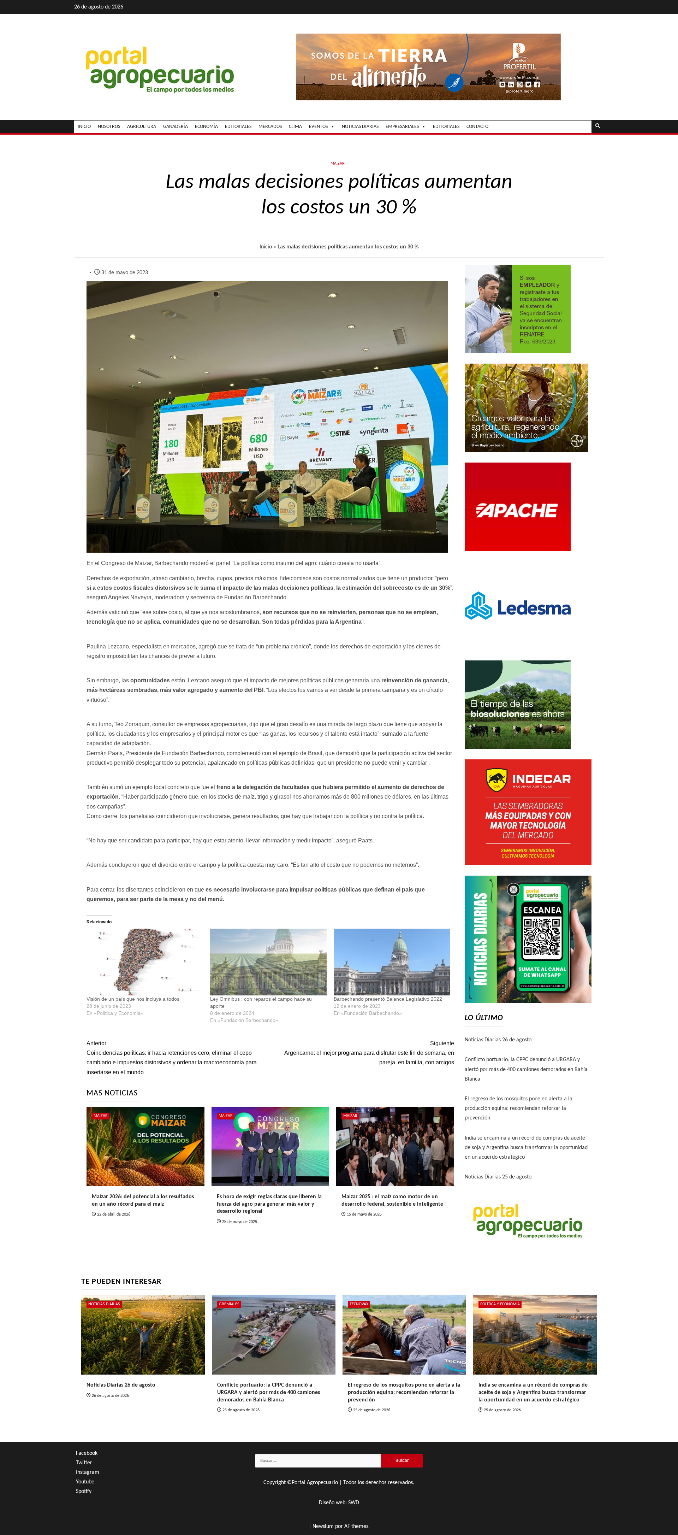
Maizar (338, 163)
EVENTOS (318, 126)
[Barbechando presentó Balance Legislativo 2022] (392, 962)
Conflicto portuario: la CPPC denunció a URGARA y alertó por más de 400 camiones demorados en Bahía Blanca (526, 1069)
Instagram (87, 1472)
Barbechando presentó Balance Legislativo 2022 (388, 999)
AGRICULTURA (141, 126)
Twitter (84, 1463)
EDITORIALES (238, 126)
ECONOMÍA (206, 126)
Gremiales (229, 1304)
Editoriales (446, 126)
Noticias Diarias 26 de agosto (498, 1040)
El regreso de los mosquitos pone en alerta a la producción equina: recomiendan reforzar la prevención (518, 1108)
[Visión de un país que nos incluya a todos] (145, 962)
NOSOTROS (109, 126)
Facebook (86, 1453)
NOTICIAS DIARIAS (360, 126)
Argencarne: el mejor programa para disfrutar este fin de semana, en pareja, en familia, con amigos (369, 1052)
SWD (353, 1503)
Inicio (266, 247)
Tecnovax (359, 1304)
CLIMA (295, 126)
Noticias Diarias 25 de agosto (498, 1177)
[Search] (597, 126)
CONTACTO (477, 126)
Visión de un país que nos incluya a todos (133, 999)
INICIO (84, 126)
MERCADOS (270, 126)
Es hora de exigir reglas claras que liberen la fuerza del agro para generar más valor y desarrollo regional (269, 1204)
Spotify (83, 1491)
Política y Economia (500, 1304)
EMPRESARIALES (402, 126)
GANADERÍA (175, 126)
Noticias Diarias (104, 1304)
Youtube (85, 1482)
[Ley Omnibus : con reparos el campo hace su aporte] (268, 962)
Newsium (323, 1526)
